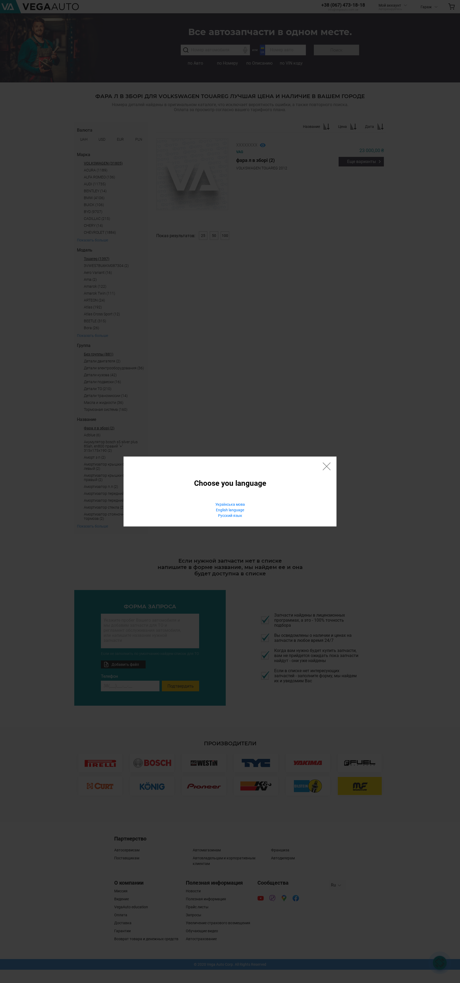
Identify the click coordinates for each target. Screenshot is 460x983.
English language (230, 510)
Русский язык (230, 515)
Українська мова (230, 504)
